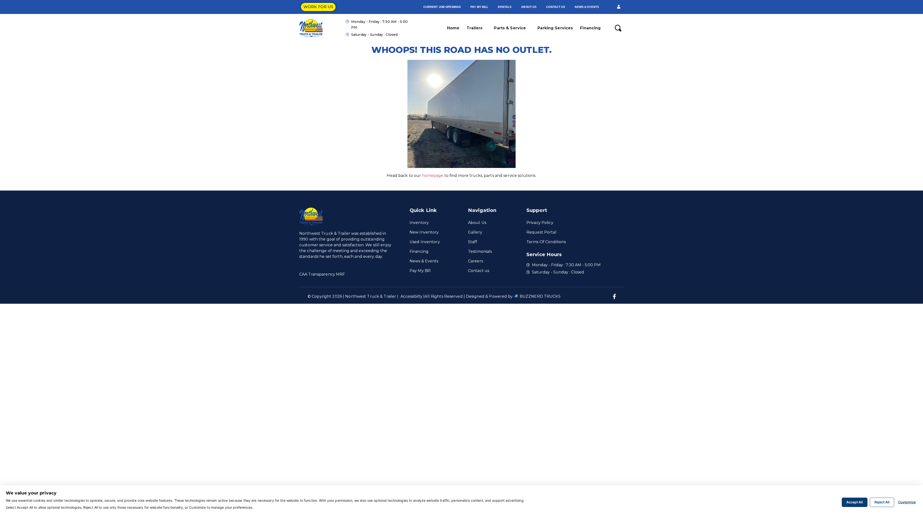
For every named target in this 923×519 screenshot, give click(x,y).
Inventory (419, 222)
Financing (590, 28)
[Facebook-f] (614, 296)
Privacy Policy (539, 222)
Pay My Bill (479, 7)
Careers (475, 261)
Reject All (882, 502)
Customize (907, 502)
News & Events (587, 7)
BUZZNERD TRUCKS (540, 296)
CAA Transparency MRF (322, 274)
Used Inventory (425, 242)
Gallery (475, 232)
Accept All (854, 502)
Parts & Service (510, 28)
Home (453, 28)
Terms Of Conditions (546, 242)
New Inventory (424, 232)
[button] (618, 7)
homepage (432, 175)
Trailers (474, 28)
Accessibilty (411, 296)
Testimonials (480, 251)
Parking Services (555, 28)
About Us (528, 7)
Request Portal (541, 232)
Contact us (555, 7)
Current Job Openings (442, 7)
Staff (472, 242)
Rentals (504, 7)
